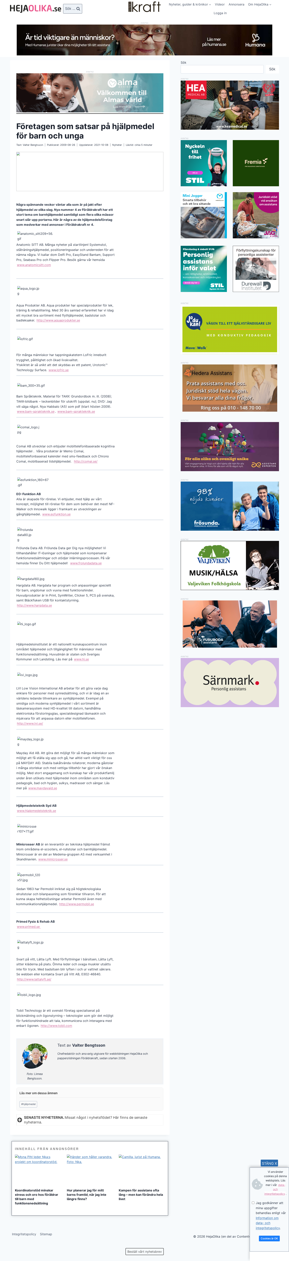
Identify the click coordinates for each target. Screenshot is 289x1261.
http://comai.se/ (86, 461)
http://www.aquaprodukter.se (58, 320)
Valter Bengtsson (33, 144)
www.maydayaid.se (42, 788)
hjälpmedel (28, 1104)
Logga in (220, 13)
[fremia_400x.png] (256, 163)
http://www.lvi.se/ (30, 723)
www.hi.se (81, 659)
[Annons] (144, 54)
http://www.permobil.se (76, 904)
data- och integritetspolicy (274, 1189)
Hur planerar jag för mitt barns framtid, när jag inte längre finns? (86, 1194)
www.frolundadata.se (86, 563)
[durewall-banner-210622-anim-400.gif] (256, 269)
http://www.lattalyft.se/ (34, 979)
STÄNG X (269, 1163)
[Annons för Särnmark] (230, 706)
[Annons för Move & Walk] (230, 353)
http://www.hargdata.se (34, 605)
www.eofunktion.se (56, 514)
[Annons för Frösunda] (230, 529)
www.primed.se (29, 927)
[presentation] (38, 1170)
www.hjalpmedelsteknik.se (36, 811)
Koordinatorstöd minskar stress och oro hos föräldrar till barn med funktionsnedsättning (36, 1196)
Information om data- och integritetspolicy (268, 1223)
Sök (183, 62)
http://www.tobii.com (56, 1026)
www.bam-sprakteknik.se (35, 411)
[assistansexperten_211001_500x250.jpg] (230, 470)
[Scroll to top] (10, 1245)
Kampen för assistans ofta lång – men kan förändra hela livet (141, 1194)
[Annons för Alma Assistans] (89, 92)
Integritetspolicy (24, 1234)
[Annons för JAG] (256, 237)
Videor (220, 4)
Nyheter (117, 144)
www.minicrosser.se (53, 859)
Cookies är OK (269, 1238)
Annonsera (236, 4)
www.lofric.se (59, 370)
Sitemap (46, 1234)
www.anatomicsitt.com (34, 265)
